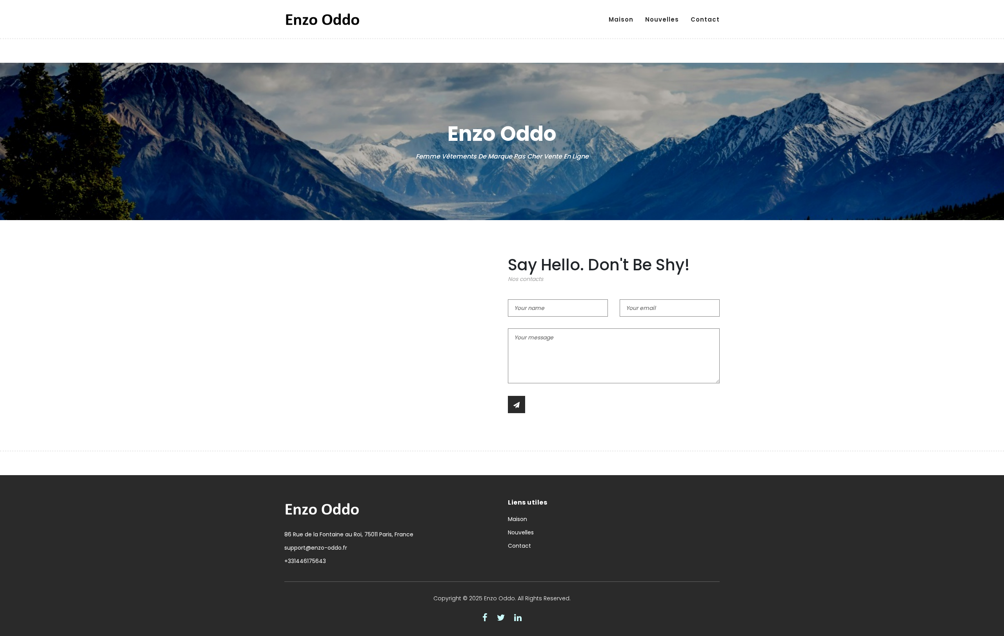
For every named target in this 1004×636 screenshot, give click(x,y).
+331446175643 (305, 561)
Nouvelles (662, 19)
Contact (705, 19)
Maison (621, 19)
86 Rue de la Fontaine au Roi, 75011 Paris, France (348, 534)
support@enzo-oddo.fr (315, 548)
